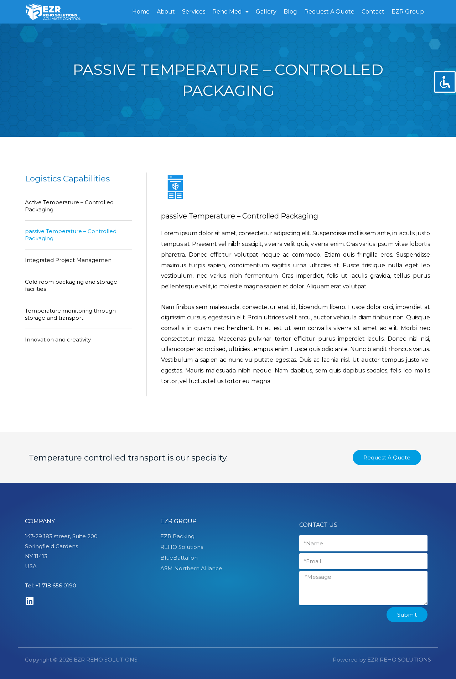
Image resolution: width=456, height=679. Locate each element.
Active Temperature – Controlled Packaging (69, 206)
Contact (373, 11)
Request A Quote (329, 11)
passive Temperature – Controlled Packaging (70, 235)
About (166, 11)
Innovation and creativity (58, 339)
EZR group (178, 521)
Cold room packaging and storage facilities (71, 285)
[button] (387, 457)
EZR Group (408, 11)
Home (141, 11)
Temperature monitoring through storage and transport (70, 314)
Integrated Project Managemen (68, 260)
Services (193, 11)
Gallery (266, 11)
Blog (290, 11)
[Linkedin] (29, 600)
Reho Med (227, 11)
